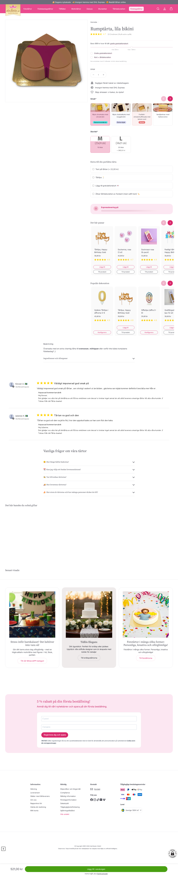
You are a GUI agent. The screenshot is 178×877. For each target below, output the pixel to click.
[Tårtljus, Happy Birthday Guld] (102, 245)
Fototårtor (27, 9)
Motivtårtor (76, 9)
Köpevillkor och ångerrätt (70, 789)
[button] (172, 853)
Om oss (33, 800)
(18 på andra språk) (124, 34)
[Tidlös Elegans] (89, 614)
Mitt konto (34, 810)
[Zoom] (46, 61)
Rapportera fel (36, 803)
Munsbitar (102, 9)
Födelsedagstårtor (45, 9)
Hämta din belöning (38, 807)
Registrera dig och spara (55, 735)
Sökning (33, 789)
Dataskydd (64, 803)
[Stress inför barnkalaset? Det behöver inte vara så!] (32, 614)
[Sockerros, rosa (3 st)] (125, 245)
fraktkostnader (102, 874)
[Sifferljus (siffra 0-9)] (149, 306)
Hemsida (93, 22)
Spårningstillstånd (67, 810)
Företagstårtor (136, 9)
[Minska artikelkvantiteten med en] (93, 75)
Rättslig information (68, 796)
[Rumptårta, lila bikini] (18, 533)
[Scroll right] (170, 222)
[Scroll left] (163, 222)
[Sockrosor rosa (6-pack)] (149, 245)
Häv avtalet (64, 814)
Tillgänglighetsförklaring (70, 807)
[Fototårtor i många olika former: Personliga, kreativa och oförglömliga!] (146, 614)
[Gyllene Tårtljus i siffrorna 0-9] (102, 306)
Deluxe (90, 9)
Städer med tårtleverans (40, 796)
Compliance (65, 793)
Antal (92, 69)
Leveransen (35, 793)
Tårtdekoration (119, 9)
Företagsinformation (68, 800)
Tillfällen (62, 9)
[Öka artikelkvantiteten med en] (103, 75)
